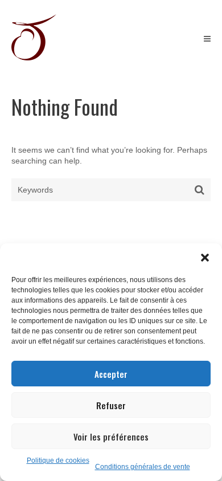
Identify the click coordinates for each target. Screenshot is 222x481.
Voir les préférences (111, 436)
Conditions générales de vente (142, 467)
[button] (205, 257)
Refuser (111, 405)
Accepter (111, 374)
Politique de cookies (58, 460)
